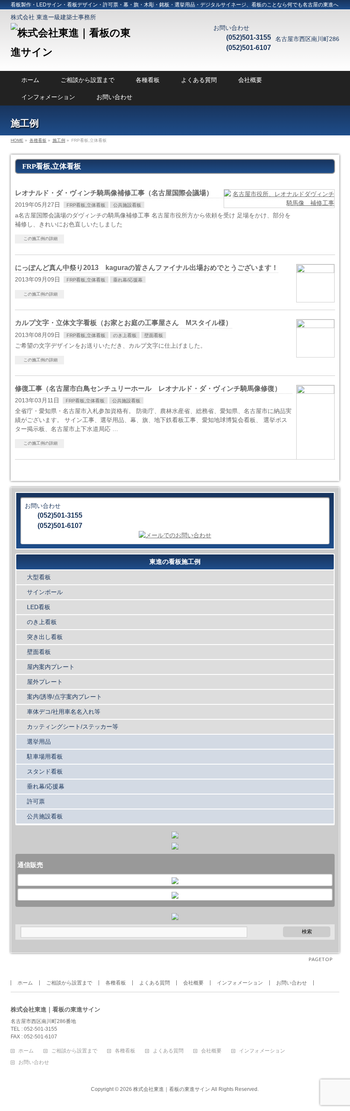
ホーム (30, 79)
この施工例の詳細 (40, 238)
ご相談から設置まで (87, 79)
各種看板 (148, 79)
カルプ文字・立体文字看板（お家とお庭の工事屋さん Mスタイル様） (123, 322)
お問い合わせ (114, 97)
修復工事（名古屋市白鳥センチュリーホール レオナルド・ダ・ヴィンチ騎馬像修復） (148, 388)
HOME (17, 140)
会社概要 (250, 79)
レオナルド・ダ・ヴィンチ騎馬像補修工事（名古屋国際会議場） (114, 192)
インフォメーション (48, 97)
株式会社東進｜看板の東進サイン (171, 1089)
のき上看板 (125, 335)
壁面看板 (153, 335)
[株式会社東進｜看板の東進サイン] (75, 52)
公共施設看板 (127, 205)
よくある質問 (199, 79)
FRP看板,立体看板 (86, 205)
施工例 (58, 140)
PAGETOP (321, 959)
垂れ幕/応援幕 (128, 279)
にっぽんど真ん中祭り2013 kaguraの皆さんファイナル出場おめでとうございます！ (146, 267)
